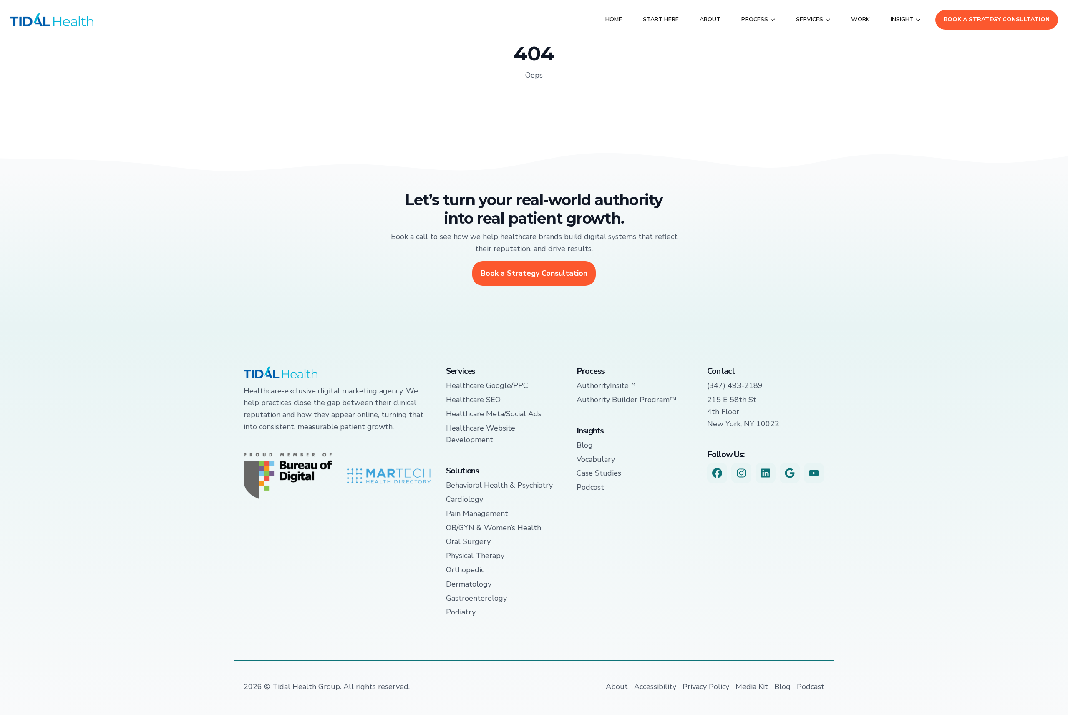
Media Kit (752, 687)
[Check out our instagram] (741, 473)
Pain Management (477, 514)
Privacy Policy (706, 687)
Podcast (590, 487)
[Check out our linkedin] (766, 473)
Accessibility (655, 687)
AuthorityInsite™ (606, 385)
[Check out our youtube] (814, 473)
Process (754, 19)
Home (613, 19)
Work (860, 19)
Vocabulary (596, 459)
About (710, 19)
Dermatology (468, 584)
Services (809, 19)
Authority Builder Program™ (627, 400)
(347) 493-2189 (735, 385)
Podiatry (461, 612)
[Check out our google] (790, 473)
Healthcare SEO (473, 400)
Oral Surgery (468, 541)
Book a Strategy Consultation (997, 19)
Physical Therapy (475, 556)
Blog (585, 445)
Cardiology (464, 499)
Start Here (661, 19)
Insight (902, 19)
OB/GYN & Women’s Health (493, 528)
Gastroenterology (476, 598)
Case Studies (599, 473)
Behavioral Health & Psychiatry (499, 485)
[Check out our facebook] (717, 473)
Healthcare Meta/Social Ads (494, 414)
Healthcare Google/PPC (487, 385)
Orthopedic (465, 570)
